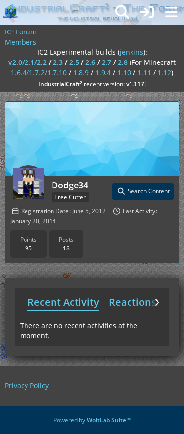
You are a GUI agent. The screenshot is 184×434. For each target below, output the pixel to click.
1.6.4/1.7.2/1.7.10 (39, 72)
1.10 (124, 72)
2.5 (74, 62)
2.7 (106, 62)
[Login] (147, 12)
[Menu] (171, 12)
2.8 (123, 62)
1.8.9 (81, 72)
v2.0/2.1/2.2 (27, 62)
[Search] (122, 12)
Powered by (92, 420)
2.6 (90, 62)
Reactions (132, 302)
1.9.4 (103, 72)
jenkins (131, 52)
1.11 (144, 72)
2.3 (58, 62)
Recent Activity (63, 302)
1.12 (164, 72)
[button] (143, 191)
